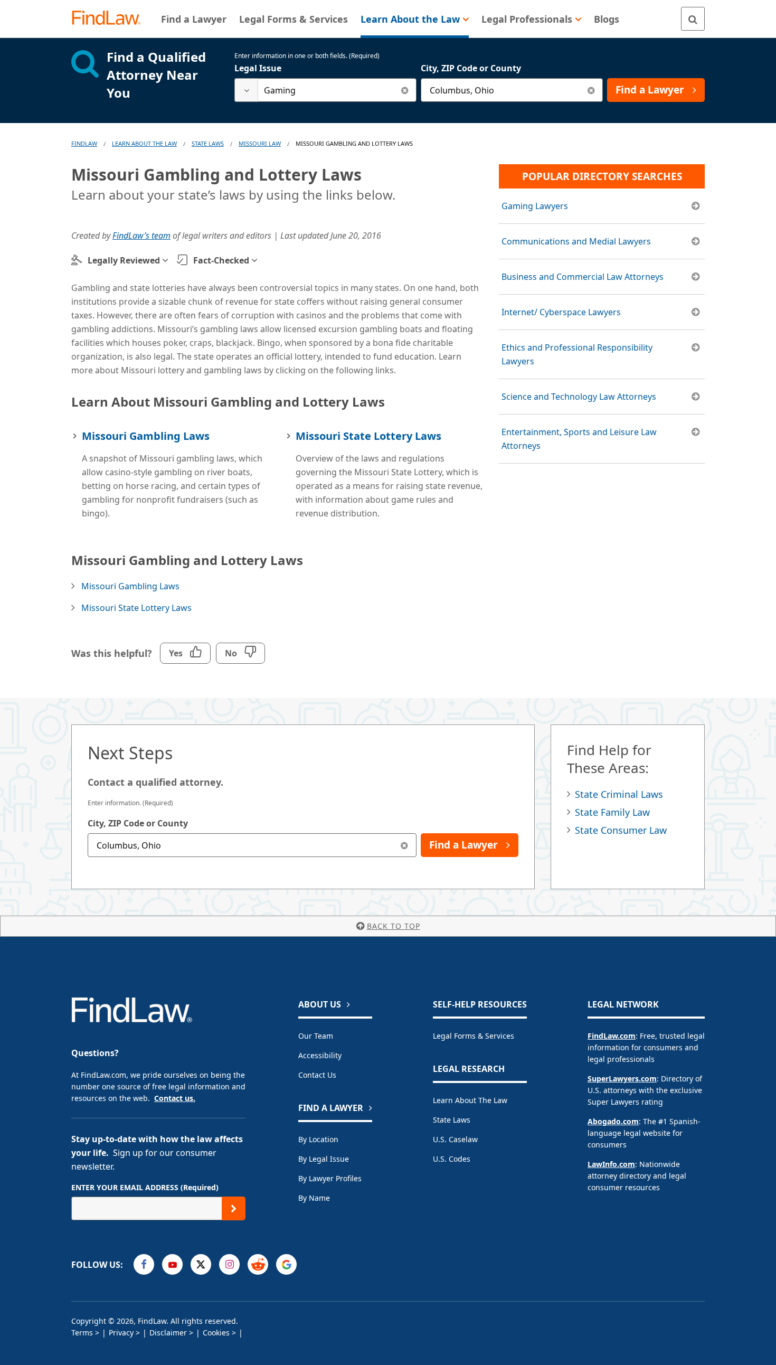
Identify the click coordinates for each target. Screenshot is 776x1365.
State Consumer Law (621, 830)
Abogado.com (613, 1121)
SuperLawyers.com (622, 1079)
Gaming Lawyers (534, 206)
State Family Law (612, 812)
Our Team (315, 1036)
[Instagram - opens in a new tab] (229, 1264)
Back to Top (393, 926)
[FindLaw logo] (110, 18)
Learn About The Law (144, 143)
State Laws (208, 143)
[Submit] (233, 1208)
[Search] (693, 19)
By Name (314, 1198)
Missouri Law (260, 143)
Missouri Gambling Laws (146, 436)
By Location (318, 1139)
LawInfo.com (611, 1164)
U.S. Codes (451, 1159)
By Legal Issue (323, 1159)
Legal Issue (257, 68)
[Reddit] (258, 1264)
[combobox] (325, 90)
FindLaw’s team (141, 235)
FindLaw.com (612, 1036)
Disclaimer (168, 1333)
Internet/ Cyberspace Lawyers (561, 312)
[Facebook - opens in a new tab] (144, 1264)
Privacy (121, 1333)
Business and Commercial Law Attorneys (582, 277)
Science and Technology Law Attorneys (578, 396)
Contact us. (174, 1098)
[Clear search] (405, 90)
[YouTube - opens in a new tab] (172, 1264)
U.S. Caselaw (455, 1139)
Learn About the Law (470, 1100)
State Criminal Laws (619, 794)
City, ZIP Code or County (471, 68)
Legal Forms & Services (473, 1036)
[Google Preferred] (286, 1264)
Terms (82, 1333)
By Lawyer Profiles (330, 1178)
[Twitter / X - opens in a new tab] (201, 1264)
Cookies (216, 1333)
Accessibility (320, 1055)
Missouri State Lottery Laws (368, 436)
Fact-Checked (221, 260)
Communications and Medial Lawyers (576, 241)
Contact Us (317, 1075)
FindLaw (84, 143)
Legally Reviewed (124, 260)
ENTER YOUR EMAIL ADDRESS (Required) (145, 1187)
